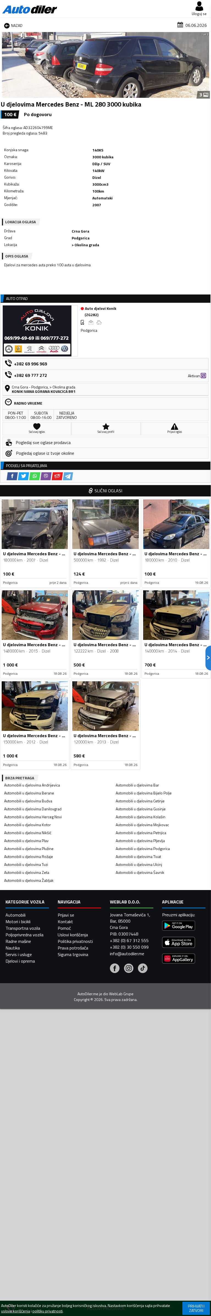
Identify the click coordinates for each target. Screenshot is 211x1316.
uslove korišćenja (15, 1311)
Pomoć (64, 928)
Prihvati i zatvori (196, 1308)
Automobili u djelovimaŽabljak (29, 880)
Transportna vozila (22, 928)
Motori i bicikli (17, 921)
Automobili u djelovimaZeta (26, 872)
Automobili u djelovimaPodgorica (143, 848)
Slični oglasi (108, 490)
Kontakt (65, 921)
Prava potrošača (73, 948)
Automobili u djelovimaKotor (27, 825)
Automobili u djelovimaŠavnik (140, 872)
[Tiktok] (143, 968)
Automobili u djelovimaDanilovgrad (33, 809)
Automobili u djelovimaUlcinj (139, 864)
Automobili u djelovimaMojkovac (142, 825)
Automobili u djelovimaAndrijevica (32, 785)
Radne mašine (18, 941)
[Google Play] (178, 926)
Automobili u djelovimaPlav (26, 840)
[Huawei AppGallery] (178, 959)
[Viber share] (46, 476)
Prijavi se (66, 915)
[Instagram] (129, 968)
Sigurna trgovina (73, 954)
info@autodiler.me (127, 953)
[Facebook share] (12, 476)
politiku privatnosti (47, 1311)
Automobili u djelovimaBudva (28, 801)
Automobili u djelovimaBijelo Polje (144, 793)
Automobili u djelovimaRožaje (28, 856)
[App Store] (178, 943)
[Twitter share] (23, 476)
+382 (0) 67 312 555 (129, 940)
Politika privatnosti (75, 941)
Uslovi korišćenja (73, 934)
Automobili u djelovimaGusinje (141, 809)
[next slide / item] (206, 65)
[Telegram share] (68, 476)
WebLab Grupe (121, 994)
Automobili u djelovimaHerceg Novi (33, 817)
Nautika (12, 948)
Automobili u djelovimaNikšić (27, 833)
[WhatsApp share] (34, 476)
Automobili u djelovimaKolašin (140, 817)
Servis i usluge (18, 954)
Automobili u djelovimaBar (137, 785)
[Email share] (57, 476)
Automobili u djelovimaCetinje (140, 801)
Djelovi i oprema (20, 961)
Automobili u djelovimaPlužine (29, 848)
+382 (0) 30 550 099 (129, 947)
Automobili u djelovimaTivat (138, 856)
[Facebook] (115, 968)
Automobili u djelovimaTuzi (26, 864)
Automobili (15, 915)
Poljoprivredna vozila (24, 934)
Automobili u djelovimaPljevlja (140, 840)
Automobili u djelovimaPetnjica (141, 833)
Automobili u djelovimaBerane (29, 793)
